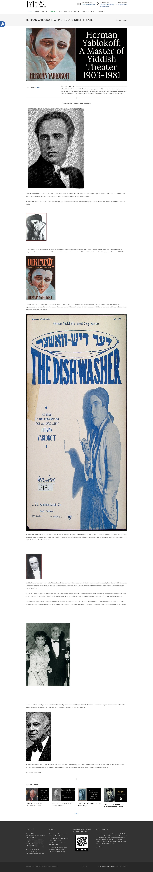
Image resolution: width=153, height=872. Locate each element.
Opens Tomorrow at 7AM (88, 4)
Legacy (118, 20)
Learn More (99, 847)
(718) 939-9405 (122, 4)
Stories (125, 20)
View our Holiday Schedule (57, 851)
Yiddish (38, 87)
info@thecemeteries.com (37, 853)
